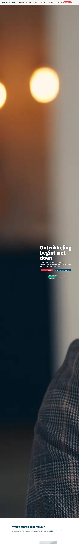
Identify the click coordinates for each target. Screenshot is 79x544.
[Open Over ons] (53, 2)
